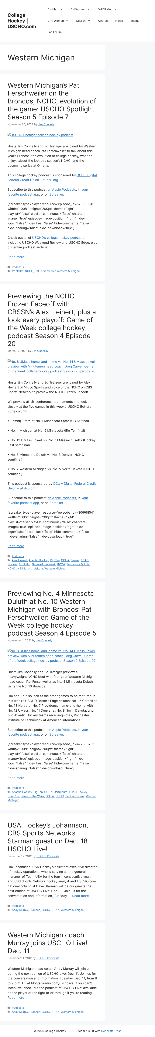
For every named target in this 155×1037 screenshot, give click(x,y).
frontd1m (17, 271)
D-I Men (52, 9)
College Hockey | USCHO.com (22, 20)
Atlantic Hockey (39, 560)
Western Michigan (68, 271)
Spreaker (56, 194)
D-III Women (55, 20)
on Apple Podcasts (61, 189)
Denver (75, 560)
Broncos (35, 909)
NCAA (55, 909)
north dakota (34, 568)
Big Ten (55, 560)
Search (81, 20)
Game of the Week (44, 564)
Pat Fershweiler (74, 796)
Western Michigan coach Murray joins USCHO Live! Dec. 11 (47, 943)
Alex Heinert (19, 560)
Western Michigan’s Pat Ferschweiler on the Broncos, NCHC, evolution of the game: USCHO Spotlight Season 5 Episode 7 (52, 101)
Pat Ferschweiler (45, 271)
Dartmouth (60, 792)
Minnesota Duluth (78, 564)
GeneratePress (111, 1031)
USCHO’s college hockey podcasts (58, 238)
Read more (16, 257)
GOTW (61, 564)
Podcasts (18, 267)
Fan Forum (54, 32)
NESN (21, 568)
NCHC (29, 271)
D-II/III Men (105, 9)
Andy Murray (20, 909)
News (119, 20)
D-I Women (78, 9)
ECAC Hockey (78, 792)
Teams (134, 20)
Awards (103, 20)
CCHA (65, 560)
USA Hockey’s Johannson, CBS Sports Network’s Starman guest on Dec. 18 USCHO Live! (48, 837)
